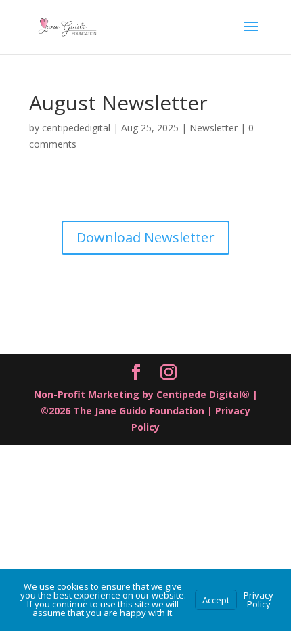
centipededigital (76, 127)
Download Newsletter (145, 237)
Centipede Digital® (204, 394)
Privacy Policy (258, 599)
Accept (215, 600)
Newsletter (213, 127)
